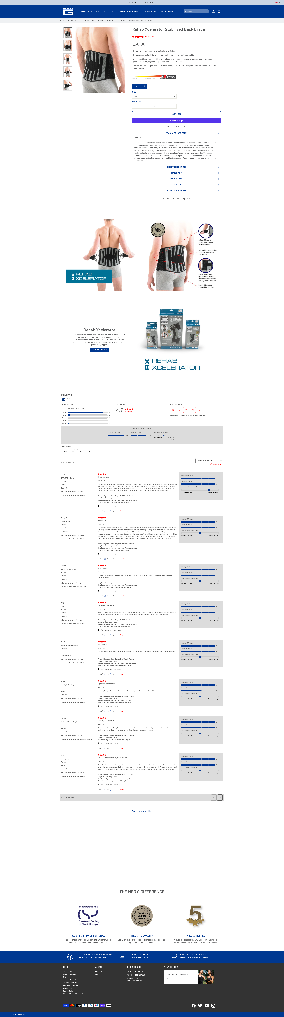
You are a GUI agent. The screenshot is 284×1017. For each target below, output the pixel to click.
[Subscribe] (193, 978)
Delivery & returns (176, 191)
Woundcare (150, 11)
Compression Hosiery (128, 11)
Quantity (136, 102)
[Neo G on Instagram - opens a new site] (212, 1007)
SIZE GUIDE (138, 87)
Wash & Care (176, 179)
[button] (142, 2)
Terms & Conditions (70, 983)
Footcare (108, 11)
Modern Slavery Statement (73, 994)
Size (134, 92)
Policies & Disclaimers (71, 985)
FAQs (65, 977)
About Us (98, 971)
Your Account (68, 971)
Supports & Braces (89, 11)
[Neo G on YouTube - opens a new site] (206, 1007)
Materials (176, 173)
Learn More (99, 350)
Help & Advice (168, 11)
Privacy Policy (68, 991)
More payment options (176, 126)
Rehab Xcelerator (113, 20)
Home (62, 20)
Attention (176, 185)
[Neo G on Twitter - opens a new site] (199, 1007)
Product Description (176, 133)
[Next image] (67, 91)
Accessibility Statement (71, 980)
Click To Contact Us (136, 971)
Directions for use (176, 167)
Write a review (156, 37)
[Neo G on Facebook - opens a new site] (193, 1007)
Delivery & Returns (70, 974)
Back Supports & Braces (94, 20)
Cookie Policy (68, 988)
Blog (96, 974)
